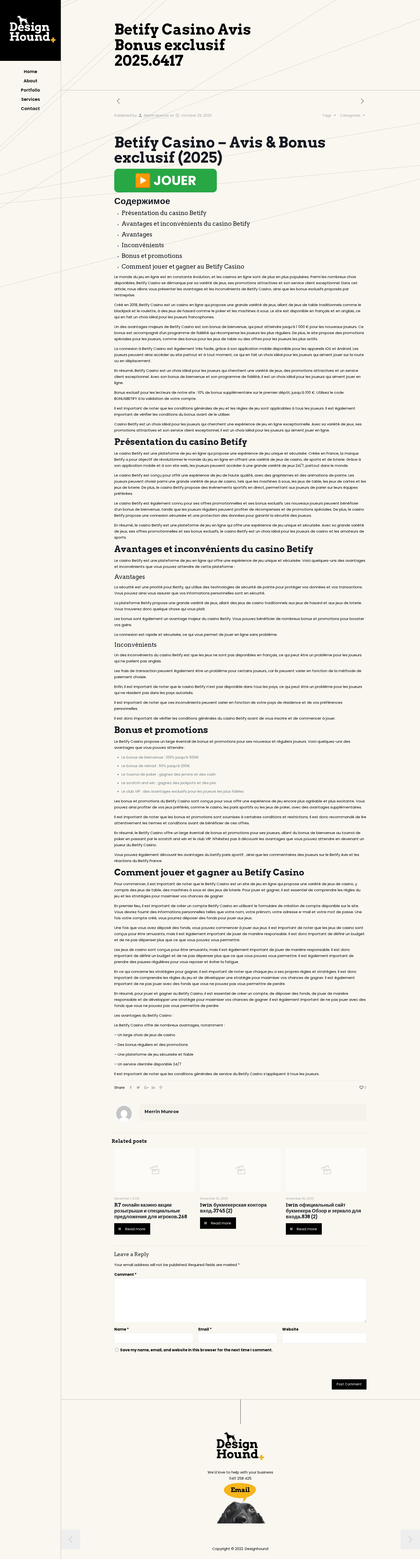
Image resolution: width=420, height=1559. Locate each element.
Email (205, 1329)
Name (121, 1329)
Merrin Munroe (156, 115)
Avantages (137, 234)
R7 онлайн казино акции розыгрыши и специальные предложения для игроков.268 (150, 1211)
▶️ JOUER (165, 180)
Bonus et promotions (152, 255)
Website (290, 1329)
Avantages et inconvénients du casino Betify (186, 223)
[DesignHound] (30, 31)
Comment (125, 1274)
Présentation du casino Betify (164, 212)
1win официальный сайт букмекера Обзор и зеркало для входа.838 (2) (323, 1211)
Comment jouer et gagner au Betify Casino (183, 266)
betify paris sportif (227, 854)
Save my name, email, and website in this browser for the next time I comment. (196, 1349)
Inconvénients (143, 245)
